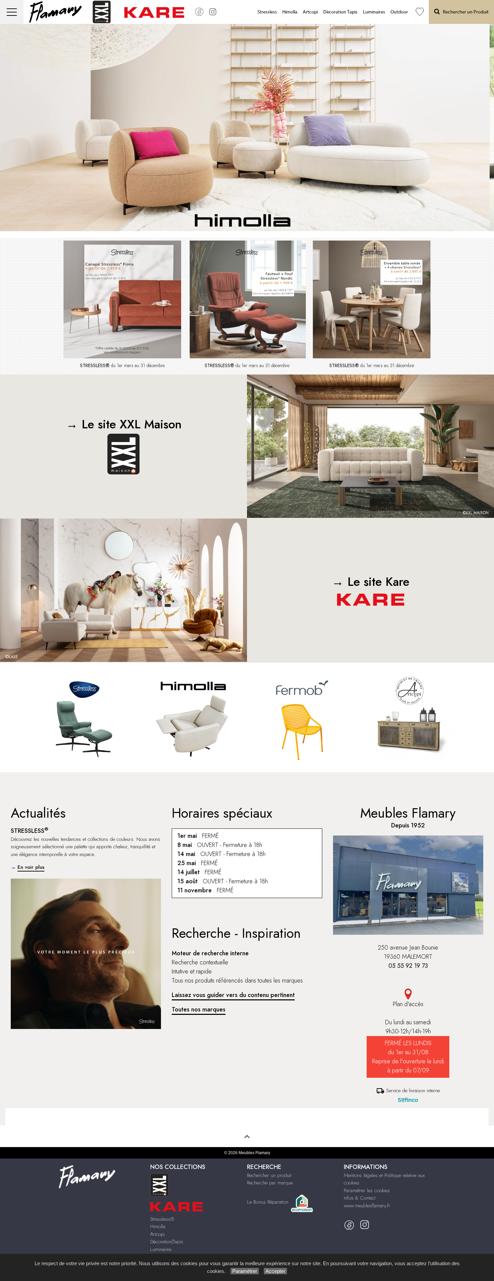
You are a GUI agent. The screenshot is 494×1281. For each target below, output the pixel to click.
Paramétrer (244, 1271)
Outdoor (399, 12)
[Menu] (12, 12)
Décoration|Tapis (166, 1241)
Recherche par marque (270, 1182)
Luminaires (374, 12)
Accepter (275, 1271)
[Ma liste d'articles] (420, 12)
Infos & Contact (359, 1198)
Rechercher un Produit (464, 12)
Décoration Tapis (340, 12)
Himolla (289, 12)
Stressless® (162, 1219)
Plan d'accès (408, 1004)
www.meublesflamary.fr (367, 1205)
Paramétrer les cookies (367, 1190)
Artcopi (310, 12)
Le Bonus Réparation (267, 1202)
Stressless (267, 12)
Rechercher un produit (269, 1175)
